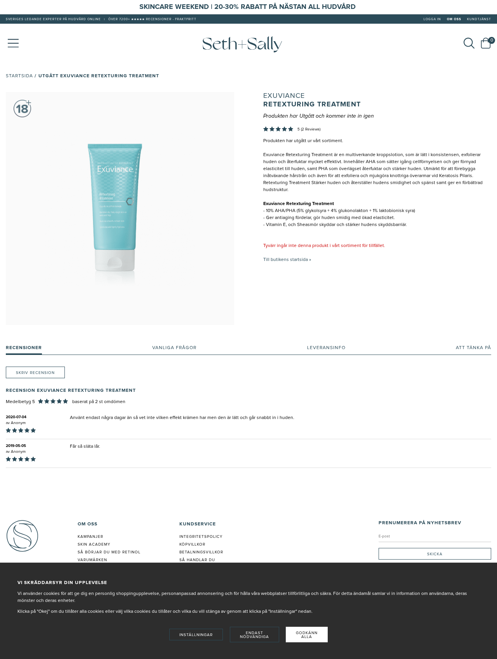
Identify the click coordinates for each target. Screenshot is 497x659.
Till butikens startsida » (287, 259)
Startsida (19, 76)
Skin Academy (94, 544)
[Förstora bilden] (120, 208)
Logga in (432, 19)
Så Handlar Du (197, 560)
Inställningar (196, 635)
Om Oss (454, 19)
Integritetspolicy (200, 537)
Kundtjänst (479, 19)
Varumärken (92, 560)
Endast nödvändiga (254, 635)
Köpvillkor (192, 544)
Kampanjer (90, 537)
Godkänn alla (307, 635)
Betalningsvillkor (201, 552)
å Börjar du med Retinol (110, 552)
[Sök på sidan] (469, 43)
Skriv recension (35, 373)
